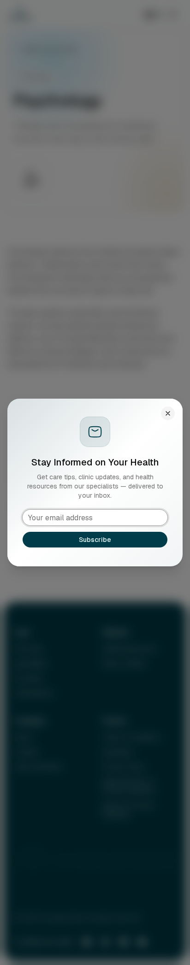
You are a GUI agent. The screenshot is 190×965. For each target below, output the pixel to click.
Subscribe (95, 539)
